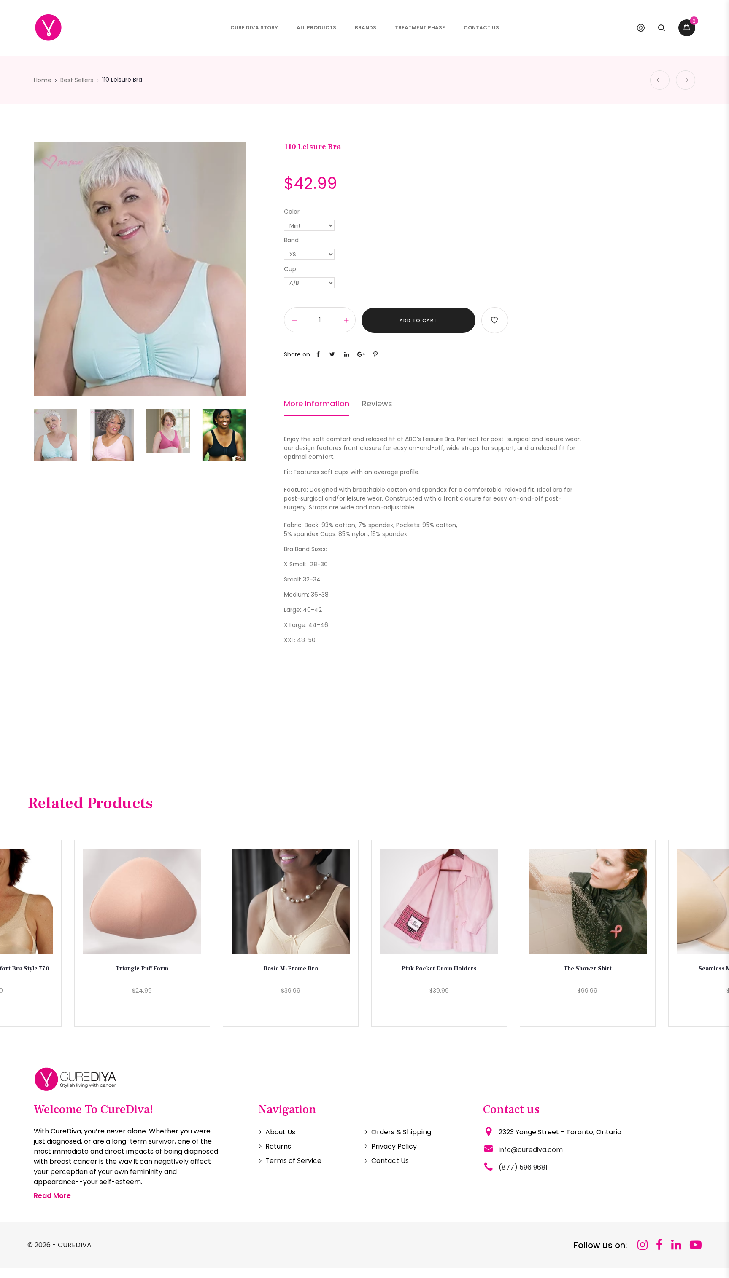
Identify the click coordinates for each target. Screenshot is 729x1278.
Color (292, 211)
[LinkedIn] (676, 1245)
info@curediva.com (531, 1150)
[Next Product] (685, 80)
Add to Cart (418, 320)
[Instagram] (642, 1245)
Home (42, 80)
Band (291, 240)
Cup (290, 269)
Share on (297, 354)
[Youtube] (696, 1245)
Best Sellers (76, 80)
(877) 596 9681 (523, 1167)
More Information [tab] (316, 404)
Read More (52, 1195)
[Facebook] (659, 1245)
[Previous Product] (660, 80)
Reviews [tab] (377, 404)
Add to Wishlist (494, 320)
